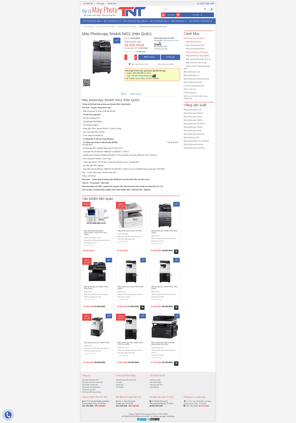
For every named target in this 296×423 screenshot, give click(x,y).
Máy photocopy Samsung (194, 148)
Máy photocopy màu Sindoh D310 (96, 342)
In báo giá (170, 57)
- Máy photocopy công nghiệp (196, 56)
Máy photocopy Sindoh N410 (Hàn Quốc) (164, 232)
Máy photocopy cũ (112, 21)
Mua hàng (150, 57)
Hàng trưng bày (178, 21)
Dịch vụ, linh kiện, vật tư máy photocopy (195, 97)
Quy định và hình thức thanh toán (92, 382)
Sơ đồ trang (119, 387)
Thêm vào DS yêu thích (139, 64)
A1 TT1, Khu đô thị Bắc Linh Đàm (96, 401)
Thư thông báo (154, 387)
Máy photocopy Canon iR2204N (130, 231)
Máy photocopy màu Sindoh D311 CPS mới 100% (130, 343)
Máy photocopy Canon (193, 117)
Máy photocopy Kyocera (193, 144)
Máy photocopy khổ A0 (193, 82)
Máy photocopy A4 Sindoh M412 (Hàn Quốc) (96, 288)
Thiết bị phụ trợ (190, 93)
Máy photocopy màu (158, 21)
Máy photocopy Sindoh (171, 40)
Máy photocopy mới (91, 21)
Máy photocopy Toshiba (193, 113)
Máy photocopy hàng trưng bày (196, 79)
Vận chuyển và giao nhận (90, 385)
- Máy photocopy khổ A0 (194, 45)
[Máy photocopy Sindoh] (157, 43)
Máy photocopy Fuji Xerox (194, 124)
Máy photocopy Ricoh (192, 110)
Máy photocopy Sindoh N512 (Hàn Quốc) (164, 288)
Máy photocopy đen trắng (134, 21)
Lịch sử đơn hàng (155, 382)
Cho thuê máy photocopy (199, 21)
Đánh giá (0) (135, 94)
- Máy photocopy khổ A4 (194, 49)
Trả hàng (119, 382)
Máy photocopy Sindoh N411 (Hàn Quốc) (153, 26)
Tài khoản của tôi (155, 380)
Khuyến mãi (119, 385)
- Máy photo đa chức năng (195, 63)
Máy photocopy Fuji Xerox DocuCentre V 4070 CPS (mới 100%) (95, 232)
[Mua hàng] (176, 251)
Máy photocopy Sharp (193, 131)
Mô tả (123, 94)
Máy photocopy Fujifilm (193, 120)
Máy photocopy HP (191, 137)
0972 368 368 (206, 3)
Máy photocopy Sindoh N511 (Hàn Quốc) (130, 288)
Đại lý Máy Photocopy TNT (90, 380)
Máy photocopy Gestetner (194, 134)
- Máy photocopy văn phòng (196, 52)
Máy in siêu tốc (190, 89)
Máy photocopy (88, 26)
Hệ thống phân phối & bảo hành (126, 380)
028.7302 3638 (157, 406)
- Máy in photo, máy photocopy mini (197, 67)
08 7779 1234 (204, 406)
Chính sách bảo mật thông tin (91, 387)
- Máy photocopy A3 (192, 42)
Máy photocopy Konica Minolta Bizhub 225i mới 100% (163, 343)
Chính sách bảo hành (89, 389)
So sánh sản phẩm (167, 64)
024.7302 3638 (87, 406)
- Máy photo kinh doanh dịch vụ (197, 59)
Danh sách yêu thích (156, 385)
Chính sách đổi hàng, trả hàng (91, 392)
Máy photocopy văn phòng (127, 26)
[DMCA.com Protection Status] (153, 419)
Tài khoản (170, 15)
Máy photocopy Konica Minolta (196, 141)
